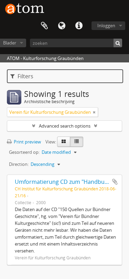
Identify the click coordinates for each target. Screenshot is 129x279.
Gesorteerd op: (24, 152)
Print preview (27, 142)
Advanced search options (64, 126)
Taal (61, 25)
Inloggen (106, 25)
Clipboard (44, 25)
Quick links (78, 25)
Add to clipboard (114, 181)
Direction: (19, 164)
